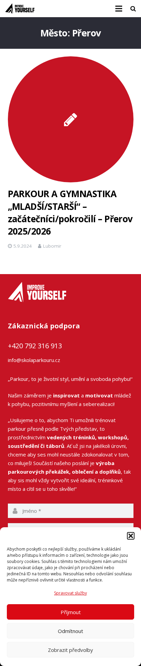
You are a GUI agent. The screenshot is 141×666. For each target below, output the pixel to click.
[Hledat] (133, 8)
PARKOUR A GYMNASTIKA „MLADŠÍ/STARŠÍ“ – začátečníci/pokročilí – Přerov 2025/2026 (70, 212)
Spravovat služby (70, 593)
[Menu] (118, 8)
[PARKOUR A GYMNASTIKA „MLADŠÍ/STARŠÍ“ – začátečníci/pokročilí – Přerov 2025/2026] (70, 119)
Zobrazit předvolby (70, 649)
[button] (130, 535)
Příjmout (71, 612)
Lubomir (52, 246)
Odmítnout (70, 631)
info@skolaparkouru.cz (34, 360)
